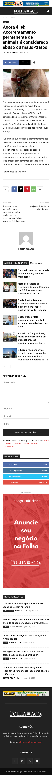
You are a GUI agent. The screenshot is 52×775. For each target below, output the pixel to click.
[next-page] (9, 366)
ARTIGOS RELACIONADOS (15, 263)
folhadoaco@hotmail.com (30, 742)
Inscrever (43, 482)
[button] (4, 11)
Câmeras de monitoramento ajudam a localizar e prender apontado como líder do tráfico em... (26, 671)
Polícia (6, 627)
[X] (20, 189)
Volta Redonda (8, 611)
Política (12, 18)
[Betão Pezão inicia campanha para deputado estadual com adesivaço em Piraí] (10, 320)
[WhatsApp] (33, 189)
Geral (5, 643)
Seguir (44, 470)
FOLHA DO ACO (12, 52)
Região (6, 659)
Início (5, 18)
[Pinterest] (27, 189)
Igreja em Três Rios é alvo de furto (39, 208)
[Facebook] (14, 189)
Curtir (44, 464)
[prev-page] (4, 366)
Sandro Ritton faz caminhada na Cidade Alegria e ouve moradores (33, 273)
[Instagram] (22, 761)
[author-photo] (26, 245)
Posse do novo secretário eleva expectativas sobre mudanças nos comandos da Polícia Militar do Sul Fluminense (14, 213)
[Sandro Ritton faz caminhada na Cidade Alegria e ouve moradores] (10, 273)
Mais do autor (36, 263)
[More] (34, 62)
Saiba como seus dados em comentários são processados (26, 443)
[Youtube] (37, 761)
